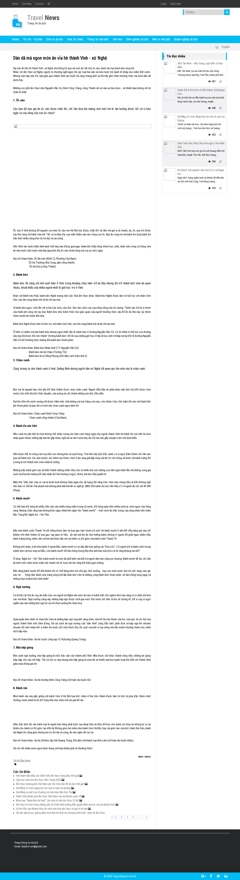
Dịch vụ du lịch (54, 39)
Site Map (27, 3)
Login (163, 3)
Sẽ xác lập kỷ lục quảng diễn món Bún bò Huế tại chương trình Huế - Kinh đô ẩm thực (60, 812)
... (139, 817)
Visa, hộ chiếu (75, 39)
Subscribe (175, 3)
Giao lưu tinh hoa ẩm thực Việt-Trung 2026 (39, 779)
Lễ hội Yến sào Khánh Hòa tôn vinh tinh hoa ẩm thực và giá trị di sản (52, 808)
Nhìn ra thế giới (161, 39)
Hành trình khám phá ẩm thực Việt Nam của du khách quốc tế (49, 796)
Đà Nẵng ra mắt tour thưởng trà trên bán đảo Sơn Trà (44, 792)
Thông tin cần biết (98, 39)
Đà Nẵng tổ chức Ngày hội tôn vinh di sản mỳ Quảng (43, 788)
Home (15, 3)
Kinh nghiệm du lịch (137, 39)
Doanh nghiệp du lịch (186, 39)
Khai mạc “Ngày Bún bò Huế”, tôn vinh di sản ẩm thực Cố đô (47, 800)
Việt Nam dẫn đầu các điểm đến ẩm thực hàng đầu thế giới (47, 775)
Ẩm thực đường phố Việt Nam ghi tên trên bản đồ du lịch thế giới (50, 783)
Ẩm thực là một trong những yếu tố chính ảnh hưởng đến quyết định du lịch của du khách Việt (66, 804)
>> (146, 817)
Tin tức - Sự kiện (32, 39)
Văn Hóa (117, 39)
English (226, 46)
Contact (39, 3)
